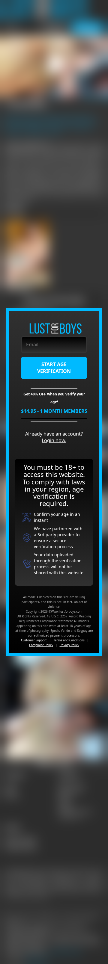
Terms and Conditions (69, 640)
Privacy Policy (69, 645)
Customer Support (34, 640)
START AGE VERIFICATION (54, 367)
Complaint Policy (41, 645)
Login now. (54, 440)
